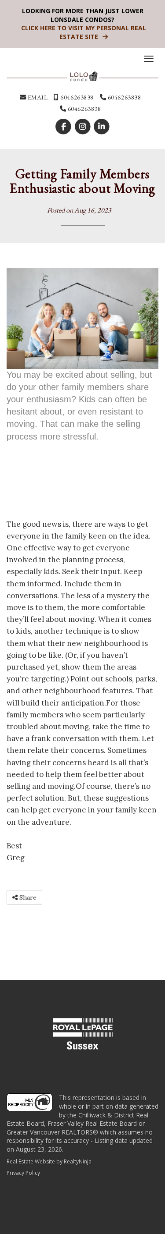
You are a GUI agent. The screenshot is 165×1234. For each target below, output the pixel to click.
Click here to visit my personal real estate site (83, 32)
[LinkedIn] (101, 127)
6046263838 (76, 97)
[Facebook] (64, 127)
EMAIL (37, 97)
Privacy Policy (23, 1173)
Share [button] (27, 897)
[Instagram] (83, 127)
